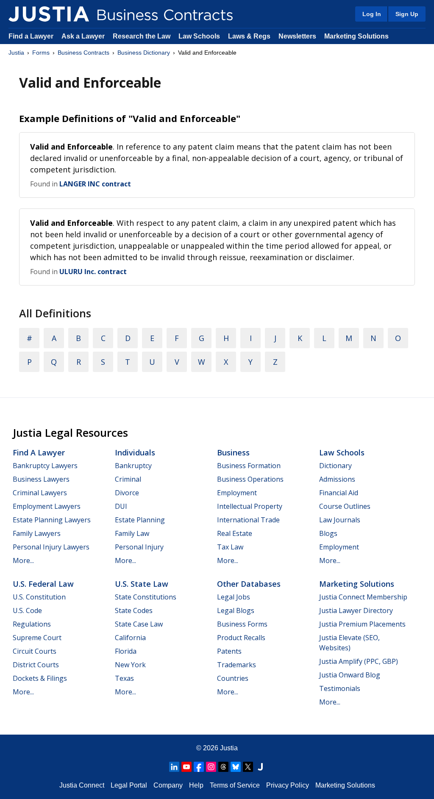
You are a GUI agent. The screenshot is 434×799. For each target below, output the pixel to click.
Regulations (32, 624)
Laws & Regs (249, 36)
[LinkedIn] (174, 767)
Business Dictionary (143, 52)
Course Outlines (344, 506)
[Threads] (223, 767)
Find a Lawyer (30, 36)
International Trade (248, 519)
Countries (232, 678)
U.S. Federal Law (43, 584)
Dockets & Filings (40, 678)
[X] (248, 767)
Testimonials (339, 688)
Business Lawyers (41, 479)
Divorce (127, 492)
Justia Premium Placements (362, 624)
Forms (41, 52)
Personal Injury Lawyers (51, 547)
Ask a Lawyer (83, 36)
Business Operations (250, 479)
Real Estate (234, 533)
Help (196, 785)
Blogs (328, 533)
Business (233, 452)
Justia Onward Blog (349, 675)
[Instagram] (211, 767)
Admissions (337, 479)
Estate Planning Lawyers (52, 519)
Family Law (132, 533)
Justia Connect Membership (363, 597)
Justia (16, 52)
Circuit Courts (34, 651)
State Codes (134, 610)
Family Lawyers (37, 533)
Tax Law (230, 547)
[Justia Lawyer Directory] (260, 767)
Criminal (128, 479)
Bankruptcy (133, 465)
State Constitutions (145, 597)
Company (168, 785)
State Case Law (139, 624)
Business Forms (242, 624)
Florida (125, 651)
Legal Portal (129, 785)
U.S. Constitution (39, 597)
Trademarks (236, 664)
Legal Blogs (235, 610)
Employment (237, 492)
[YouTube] (186, 767)
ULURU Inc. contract (93, 271)
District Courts (36, 664)
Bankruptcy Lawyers (45, 465)
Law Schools (199, 36)
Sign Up (406, 14)
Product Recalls (241, 637)
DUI (121, 506)
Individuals (135, 452)
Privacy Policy (287, 785)
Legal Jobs (233, 597)
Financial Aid (338, 492)
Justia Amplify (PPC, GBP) (358, 661)
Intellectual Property (249, 506)
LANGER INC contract (95, 184)
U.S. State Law (141, 584)
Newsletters (297, 36)
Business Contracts (83, 52)
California (130, 637)
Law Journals (339, 519)
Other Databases (249, 584)
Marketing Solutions (356, 36)
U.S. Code (27, 610)
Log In (371, 14)
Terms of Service (235, 785)
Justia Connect (81, 785)
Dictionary (335, 465)
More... (23, 560)
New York (130, 664)
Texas (124, 678)
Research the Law (141, 36)
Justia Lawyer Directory (356, 610)
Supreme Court (37, 637)
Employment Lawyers (47, 506)
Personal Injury (139, 547)
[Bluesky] (236, 767)
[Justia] (48, 14)
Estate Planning (140, 519)
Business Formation (249, 465)
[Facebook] (199, 767)
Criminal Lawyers (40, 492)
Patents (229, 651)
